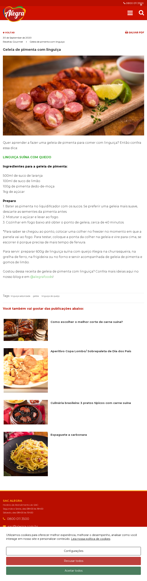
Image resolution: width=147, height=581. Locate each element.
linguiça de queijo (51, 296)
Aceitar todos (73, 570)
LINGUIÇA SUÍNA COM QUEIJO (27, 157)
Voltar (10, 32)
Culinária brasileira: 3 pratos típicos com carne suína (91, 403)
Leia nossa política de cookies (90, 539)
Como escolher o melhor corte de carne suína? (87, 322)
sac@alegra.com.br (23, 526)
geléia (36, 296)
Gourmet (18, 41)
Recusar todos (73, 561)
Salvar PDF (136, 32)
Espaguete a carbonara (69, 435)
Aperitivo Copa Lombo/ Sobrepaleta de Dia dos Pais (91, 351)
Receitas (7, 41)
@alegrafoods (41, 277)
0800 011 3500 (134, 3)
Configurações (73, 551)
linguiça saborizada (20, 296)
